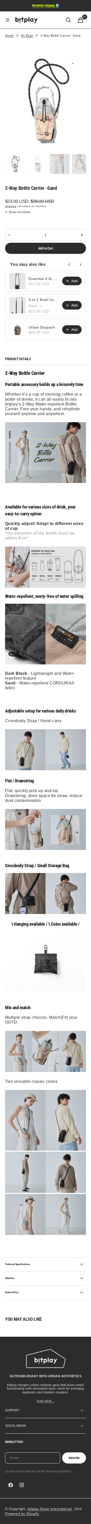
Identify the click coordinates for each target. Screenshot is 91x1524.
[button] (7, 20)
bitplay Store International (50, 1509)
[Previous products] (69, 264)
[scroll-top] (82, 1515)
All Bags (27, 35)
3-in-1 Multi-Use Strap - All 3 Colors (44, 300)
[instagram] (21, 1485)
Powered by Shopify (22, 1514)
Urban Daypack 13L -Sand (44, 327)
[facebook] (10, 1485)
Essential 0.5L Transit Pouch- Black (44, 279)
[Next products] (80, 264)
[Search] (68, 20)
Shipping (10, 206)
